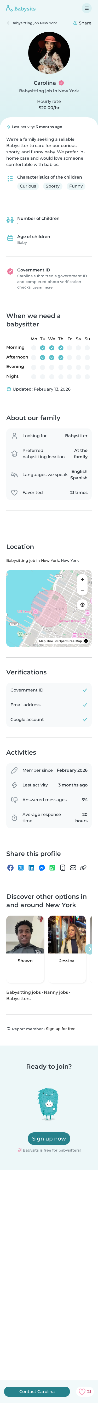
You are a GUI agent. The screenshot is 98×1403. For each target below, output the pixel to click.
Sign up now (49, 1138)
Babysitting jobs (23, 992)
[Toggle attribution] (86, 641)
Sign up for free (61, 1028)
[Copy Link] (83, 867)
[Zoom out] (82, 590)
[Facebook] (10, 867)
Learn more (42, 287)
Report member (27, 1029)
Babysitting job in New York (49, 90)
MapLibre (46, 641)
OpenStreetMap (70, 641)
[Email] (73, 867)
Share (84, 23)
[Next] (90, 949)
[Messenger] (42, 867)
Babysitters (18, 998)
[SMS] (63, 867)
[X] (21, 867)
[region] (49, 608)
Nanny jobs (56, 992)
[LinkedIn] (31, 867)
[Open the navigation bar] (87, 8)
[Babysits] (21, 8)
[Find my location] (82, 604)
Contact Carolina (37, 1391)
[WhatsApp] (52, 867)
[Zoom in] (82, 579)
